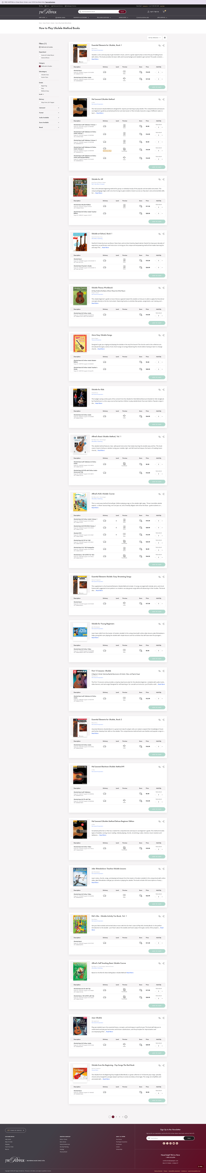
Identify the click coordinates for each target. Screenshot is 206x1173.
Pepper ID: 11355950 (78, 315)
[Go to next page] (126, 1117)
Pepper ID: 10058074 (78, 150)
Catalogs (62, 1149)
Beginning (44, 86)
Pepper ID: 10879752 (78, 364)
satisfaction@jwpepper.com (170, 1160)
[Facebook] (164, 1143)
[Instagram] (170, 1143)
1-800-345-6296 (170, 1157)
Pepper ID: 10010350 (78, 135)
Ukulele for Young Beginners (103, 623)
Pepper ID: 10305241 (78, 535)
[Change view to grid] (165, 38)
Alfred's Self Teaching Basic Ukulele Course (109, 963)
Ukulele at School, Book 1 (102, 233)
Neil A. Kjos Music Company (98, 184)
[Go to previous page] (109, 1117)
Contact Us (145, 6)
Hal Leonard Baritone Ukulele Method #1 (108, 766)
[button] (43, 17)
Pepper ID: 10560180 (78, 746)
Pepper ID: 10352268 (78, 542)
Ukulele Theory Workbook (102, 287)
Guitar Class (44, 77)
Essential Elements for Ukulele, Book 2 (107, 719)
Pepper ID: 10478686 (78, 267)
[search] (80, 12)
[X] (167, 1143)
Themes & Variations (96, 340)
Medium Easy (45, 91)
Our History (119, 1139)
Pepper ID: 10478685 (78, 261)
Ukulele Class (45, 74)
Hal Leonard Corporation (97, 50)
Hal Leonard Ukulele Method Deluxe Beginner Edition (113, 821)
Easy (42, 88)
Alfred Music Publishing (97, 238)
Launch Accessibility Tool (194, 1171)
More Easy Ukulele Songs (102, 335)
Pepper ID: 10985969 (78, 699)
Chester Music (95, 1070)
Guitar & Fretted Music (47, 55)
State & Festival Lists (65, 1144)
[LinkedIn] (177, 1143)
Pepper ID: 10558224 (78, 528)
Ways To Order (8, 1142)
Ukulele (52, 23)
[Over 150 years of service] (15, 1130)
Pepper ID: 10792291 (78, 206)
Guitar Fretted (46, 23)
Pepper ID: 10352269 (78, 549)
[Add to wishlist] (159, 45)
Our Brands (119, 1144)
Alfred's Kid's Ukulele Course (103, 493)
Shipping (7, 1144)
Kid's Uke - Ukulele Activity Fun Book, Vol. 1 (109, 916)
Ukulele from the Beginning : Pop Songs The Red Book (113, 1065)
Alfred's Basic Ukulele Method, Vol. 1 (106, 436)
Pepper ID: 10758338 (78, 896)
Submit (188, 1138)
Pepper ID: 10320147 (78, 794)
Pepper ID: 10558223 (78, 521)
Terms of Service (158, 1171)
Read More (95, 59)
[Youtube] (174, 1143)
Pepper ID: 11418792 (78, 848)
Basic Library (63, 1142)
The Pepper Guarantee (121, 1142)
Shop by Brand (63, 1152)
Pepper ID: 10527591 (78, 990)
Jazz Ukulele (97, 1017)
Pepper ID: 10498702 (78, 1092)
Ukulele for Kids (98, 389)
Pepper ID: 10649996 (78, 465)
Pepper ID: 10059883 (78, 142)
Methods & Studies (46, 66)
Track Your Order (9, 1147)
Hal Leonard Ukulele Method (103, 99)
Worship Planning (64, 1147)
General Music (45, 58)
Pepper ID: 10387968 (78, 556)
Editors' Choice (63, 1139)
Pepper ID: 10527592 (78, 997)
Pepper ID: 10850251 (78, 215)
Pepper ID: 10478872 (78, 72)
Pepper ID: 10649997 (78, 474)
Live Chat (162, 6)
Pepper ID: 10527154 (78, 1045)
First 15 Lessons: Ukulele (101, 670)
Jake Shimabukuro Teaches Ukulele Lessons (109, 868)
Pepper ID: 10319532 (78, 801)
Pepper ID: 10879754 (78, 371)
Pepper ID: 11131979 (78, 604)
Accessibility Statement (174, 1171)
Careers (118, 1147)
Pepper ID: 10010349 (78, 126)
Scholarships (119, 1149)
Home (40, 23)
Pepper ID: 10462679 (78, 159)
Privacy (165, 1171)
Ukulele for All (97, 179)
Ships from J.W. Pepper (47, 102)
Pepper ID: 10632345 (78, 943)
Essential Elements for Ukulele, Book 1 (107, 45)
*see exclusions (50, 2)
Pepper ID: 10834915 (78, 416)
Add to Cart (157, 87)
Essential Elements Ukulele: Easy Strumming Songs (111, 576)
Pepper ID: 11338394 (78, 651)
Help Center (8, 1139)
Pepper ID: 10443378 (78, 79)
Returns (7, 1149)
